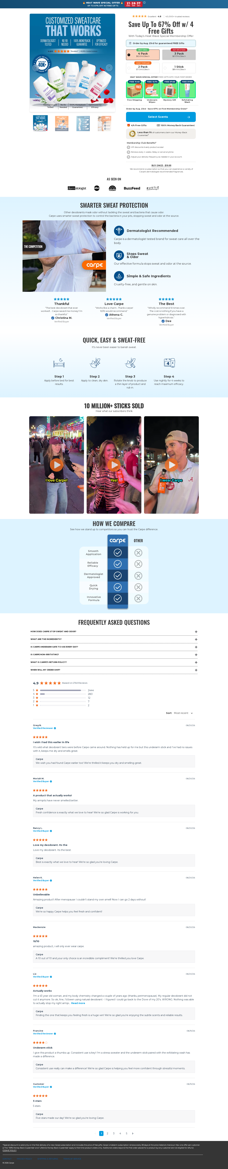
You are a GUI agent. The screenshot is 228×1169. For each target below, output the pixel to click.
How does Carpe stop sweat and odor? (53, 631)
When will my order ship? (45, 670)
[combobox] (178, 713)
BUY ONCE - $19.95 (161, 165)
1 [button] (101, 1133)
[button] (144, 4)
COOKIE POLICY (10, 1150)
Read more (78, 1003)
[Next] (109, 67)
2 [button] (107, 1133)
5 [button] (126, 1133)
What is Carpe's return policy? (49, 662)
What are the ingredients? (46, 639)
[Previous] (35, 67)
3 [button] (114, 1133)
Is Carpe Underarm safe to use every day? (54, 647)
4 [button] (120, 1133)
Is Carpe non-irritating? (45, 654)
